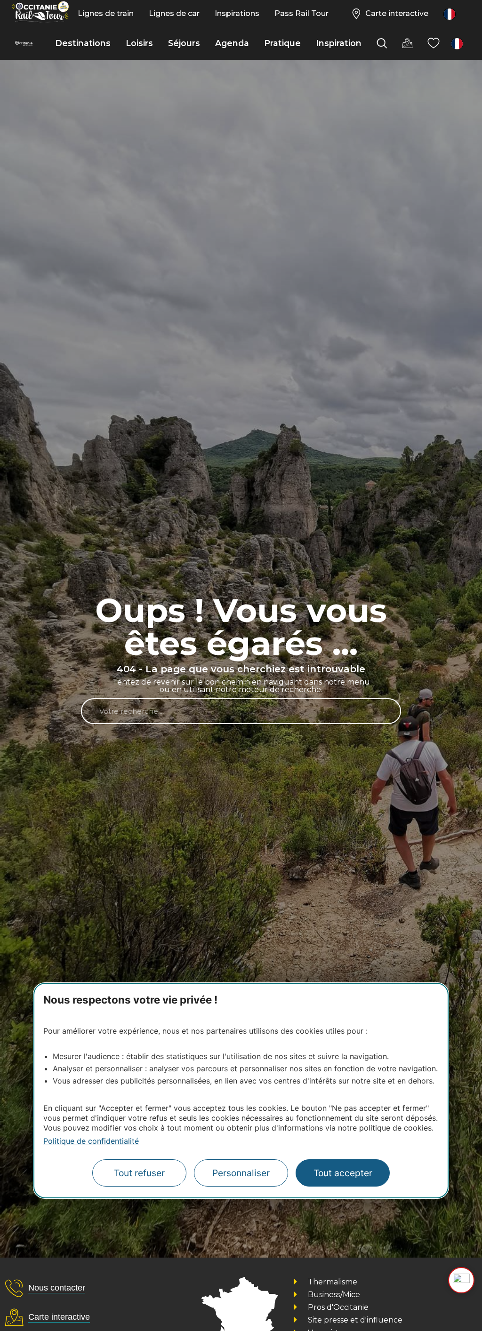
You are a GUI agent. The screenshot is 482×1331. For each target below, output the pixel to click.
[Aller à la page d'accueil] (23, 43)
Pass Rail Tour (301, 13)
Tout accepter (342, 1173)
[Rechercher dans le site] (382, 43)
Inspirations (237, 13)
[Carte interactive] (407, 43)
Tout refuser (139, 1173)
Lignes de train (106, 13)
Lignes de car (174, 13)
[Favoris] (433, 43)
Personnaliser (241, 1173)
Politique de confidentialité (91, 1141)
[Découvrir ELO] (461, 1280)
